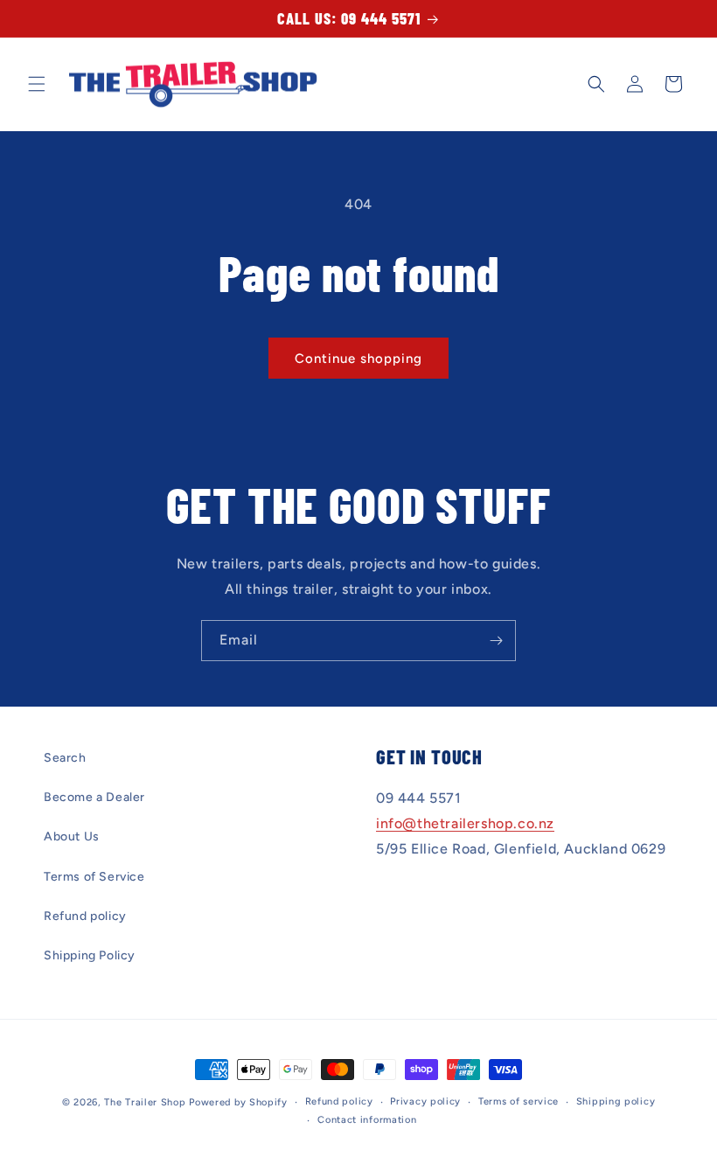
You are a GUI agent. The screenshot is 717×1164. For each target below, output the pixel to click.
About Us (72, 836)
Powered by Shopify (238, 1102)
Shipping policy (616, 1101)
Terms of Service (94, 876)
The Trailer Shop (144, 1102)
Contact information (366, 1120)
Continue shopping (358, 358)
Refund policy (85, 916)
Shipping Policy (90, 955)
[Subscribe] (496, 640)
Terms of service (518, 1101)
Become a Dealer (94, 797)
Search (65, 757)
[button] (36, 84)
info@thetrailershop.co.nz (465, 823)
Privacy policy (425, 1101)
